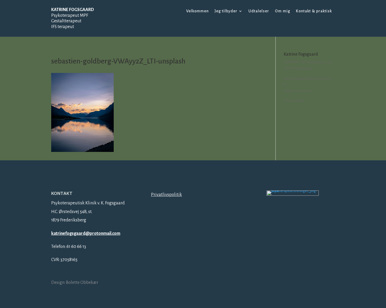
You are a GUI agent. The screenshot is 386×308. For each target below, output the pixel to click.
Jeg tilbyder (226, 11)
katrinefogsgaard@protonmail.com (85, 233)
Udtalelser (258, 11)
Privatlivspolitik (166, 194)
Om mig (282, 11)
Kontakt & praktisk (314, 11)
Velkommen (197, 11)
